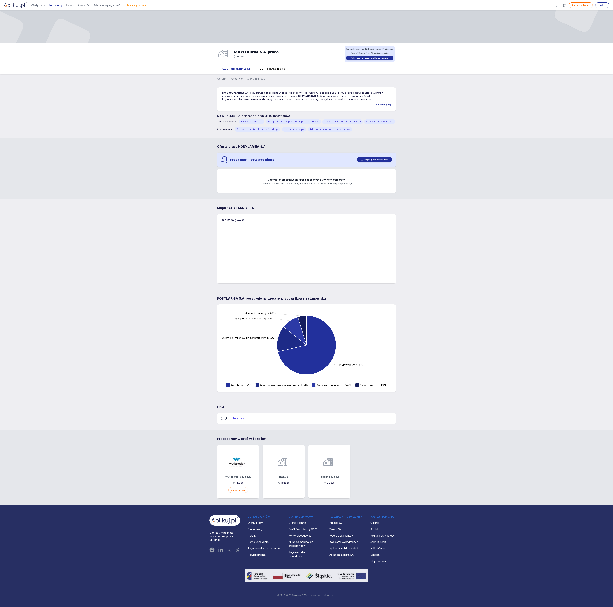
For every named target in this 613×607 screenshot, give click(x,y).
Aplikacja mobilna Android (344, 548)
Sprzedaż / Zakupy (294, 129)
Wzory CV (335, 529)
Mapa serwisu (378, 561)
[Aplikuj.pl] (224, 520)
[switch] (374, 159)
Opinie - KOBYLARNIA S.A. (272, 69)
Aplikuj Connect (379, 548)
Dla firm (602, 5)
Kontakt (375, 529)
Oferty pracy (38, 5)
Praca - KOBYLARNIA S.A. (236, 69)
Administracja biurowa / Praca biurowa (330, 129)
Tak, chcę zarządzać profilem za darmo (369, 58)
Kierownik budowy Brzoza (379, 121)
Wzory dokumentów (341, 535)
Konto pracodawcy (300, 535)
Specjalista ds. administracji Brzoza (342, 121)
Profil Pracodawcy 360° (303, 529)
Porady (70, 5)
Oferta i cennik (297, 522)
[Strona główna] (15, 5)
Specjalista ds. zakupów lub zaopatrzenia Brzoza (293, 121)
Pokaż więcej (383, 104)
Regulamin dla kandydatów (264, 548)
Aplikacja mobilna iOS (341, 554)
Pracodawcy (55, 5)
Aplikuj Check (378, 542)
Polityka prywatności (382, 535)
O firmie (374, 522)
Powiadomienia (257, 554)
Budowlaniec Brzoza (251, 121)
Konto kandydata (580, 5)
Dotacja (375, 554)
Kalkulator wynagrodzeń (106, 5)
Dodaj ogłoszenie (137, 5)
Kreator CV (84, 5)
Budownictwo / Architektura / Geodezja (257, 129)
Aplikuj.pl (221, 78)
